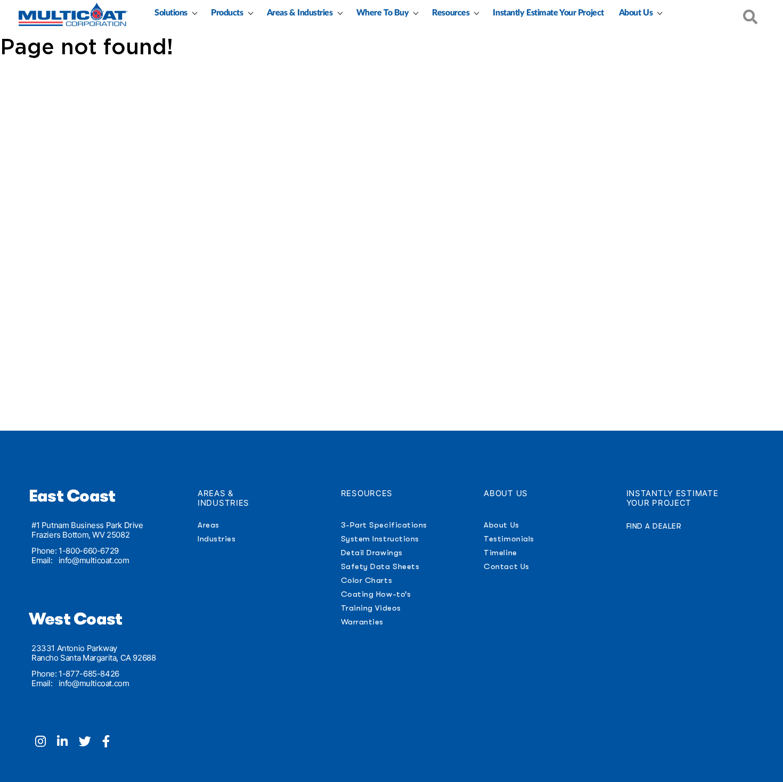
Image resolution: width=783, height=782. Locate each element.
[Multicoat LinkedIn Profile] (68, 742)
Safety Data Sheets (380, 566)
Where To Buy (382, 13)
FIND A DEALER (654, 526)
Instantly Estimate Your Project (548, 13)
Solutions (170, 13)
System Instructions (380, 539)
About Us (635, 13)
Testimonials (509, 539)
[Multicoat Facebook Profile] (110, 742)
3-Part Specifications (384, 525)
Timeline (500, 552)
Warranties (362, 622)
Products (227, 13)
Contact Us (506, 566)
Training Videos (371, 608)
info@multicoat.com (94, 560)
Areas (208, 525)
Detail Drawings (372, 552)
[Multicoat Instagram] (46, 742)
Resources (450, 13)
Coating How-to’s (376, 594)
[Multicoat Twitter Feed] (90, 742)
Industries (216, 539)
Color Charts (366, 580)
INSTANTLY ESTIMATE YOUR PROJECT (672, 498)
